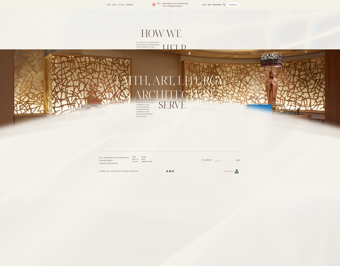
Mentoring (216, 4)
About (114, 4)
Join (209, 4)
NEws (143, 159)
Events (144, 157)
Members (129, 4)
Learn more (95, 126)
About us (135, 159)
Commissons (233, 5)
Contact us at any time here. (108, 163)
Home (109, 4)
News (204, 4)
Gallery (122, 4)
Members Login (147, 161)
